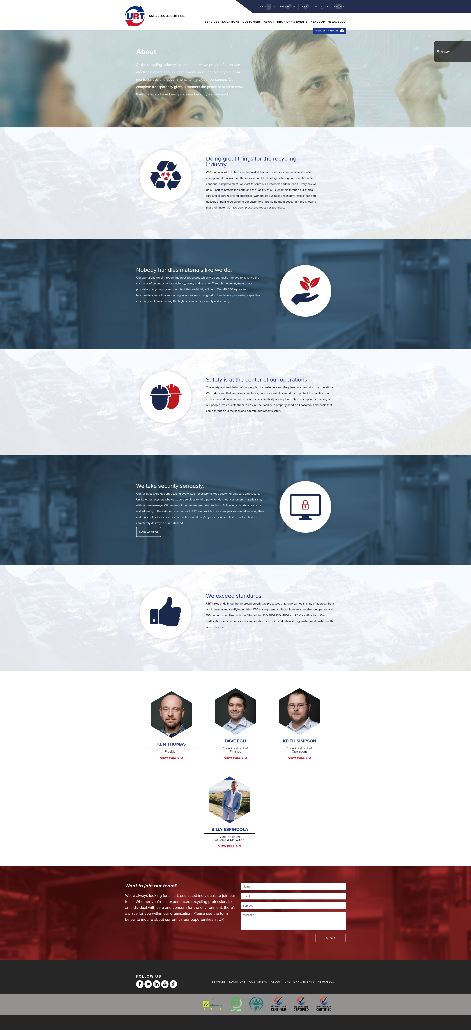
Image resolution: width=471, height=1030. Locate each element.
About (269, 21)
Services (212, 21)
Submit (330, 938)
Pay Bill (306, 6)
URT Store (322, 6)
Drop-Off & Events (292, 21)
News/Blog (337, 21)
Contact (338, 6)
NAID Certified (148, 532)
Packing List (288, 6)
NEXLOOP (318, 21)
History (445, 52)
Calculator (268, 6)
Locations (231, 21)
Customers (251, 21)
